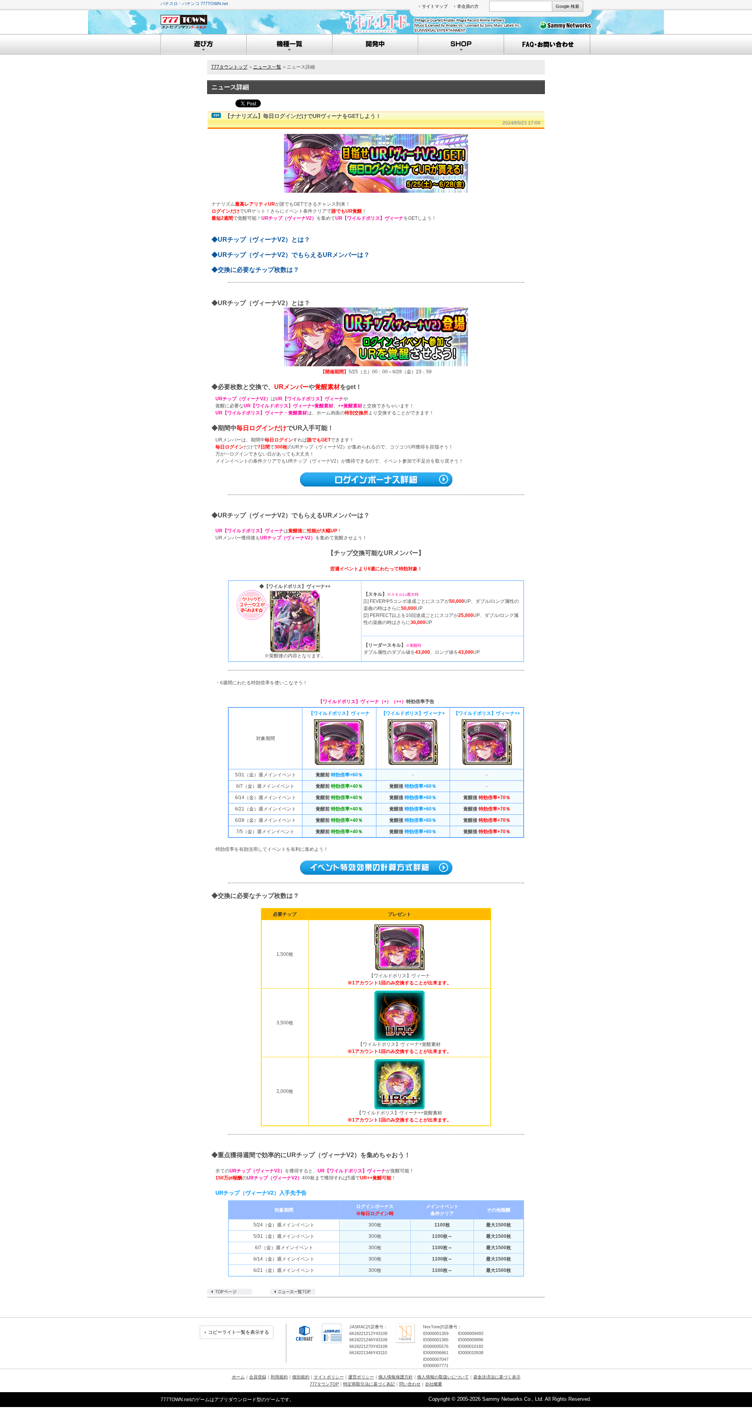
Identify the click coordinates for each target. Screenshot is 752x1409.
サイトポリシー (329, 1377)
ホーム (238, 1377)
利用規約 (279, 1377)
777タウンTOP (324, 1384)
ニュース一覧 (267, 67)
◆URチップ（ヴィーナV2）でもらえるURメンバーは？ (291, 254)
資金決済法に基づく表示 (497, 1377)
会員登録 (257, 1377)
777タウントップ (229, 67)
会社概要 (433, 1384)
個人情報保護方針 (395, 1377)
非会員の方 (468, 6)
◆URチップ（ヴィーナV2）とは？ (261, 239)
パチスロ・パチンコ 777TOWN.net (194, 3)
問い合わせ (410, 1384)
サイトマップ (435, 6)
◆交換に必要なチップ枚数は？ (255, 269)
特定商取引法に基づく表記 (369, 1384)
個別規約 (300, 1377)
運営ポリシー (361, 1377)
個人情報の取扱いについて (443, 1377)
